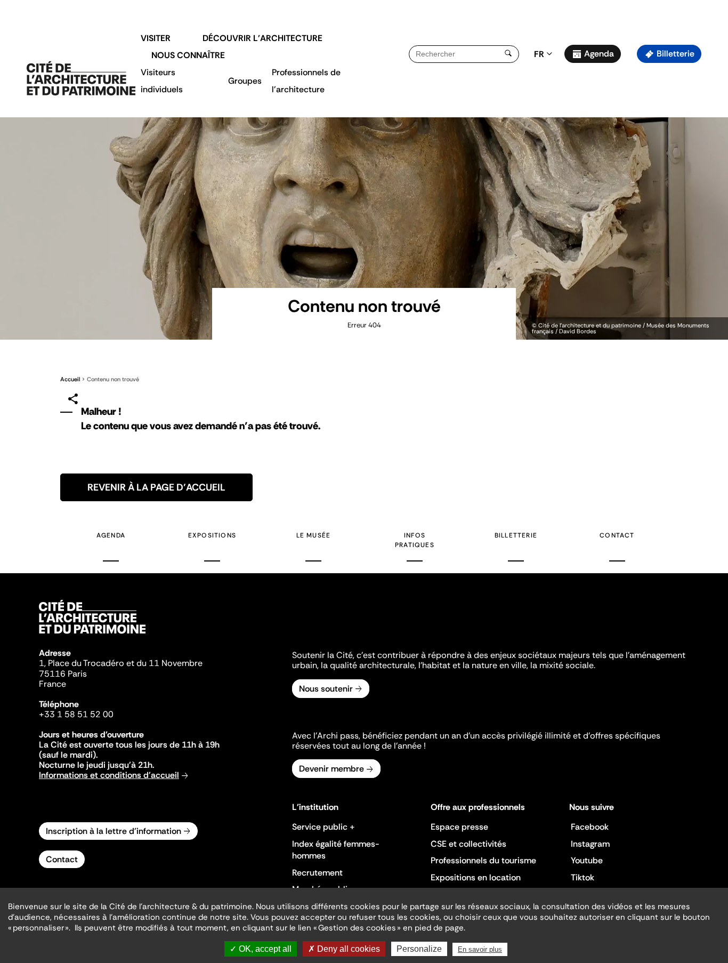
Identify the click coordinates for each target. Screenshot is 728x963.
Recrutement (317, 872)
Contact (617, 535)
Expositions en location (476, 877)
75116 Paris (63, 673)
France (52, 683)
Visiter (156, 38)
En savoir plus (480, 949)
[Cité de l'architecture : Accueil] (92, 635)
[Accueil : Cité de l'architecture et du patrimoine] (81, 79)
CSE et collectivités (468, 843)
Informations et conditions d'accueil (109, 775)
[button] (712, 189)
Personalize (419, 948)
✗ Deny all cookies (344, 948)
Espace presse (459, 826)
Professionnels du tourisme (483, 860)
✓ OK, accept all (261, 948)
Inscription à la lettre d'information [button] (113, 831)
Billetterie (675, 53)
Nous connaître (188, 55)
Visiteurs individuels (162, 81)
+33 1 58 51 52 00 (76, 714)
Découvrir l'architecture (262, 38)
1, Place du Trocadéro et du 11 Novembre (121, 663)
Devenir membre (331, 768)
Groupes (245, 80)
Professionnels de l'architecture (306, 81)
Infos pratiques (414, 540)
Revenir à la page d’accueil (156, 487)
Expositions (212, 535)
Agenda (599, 53)
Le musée (313, 535)
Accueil (70, 379)
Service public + (323, 826)
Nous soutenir (326, 688)
